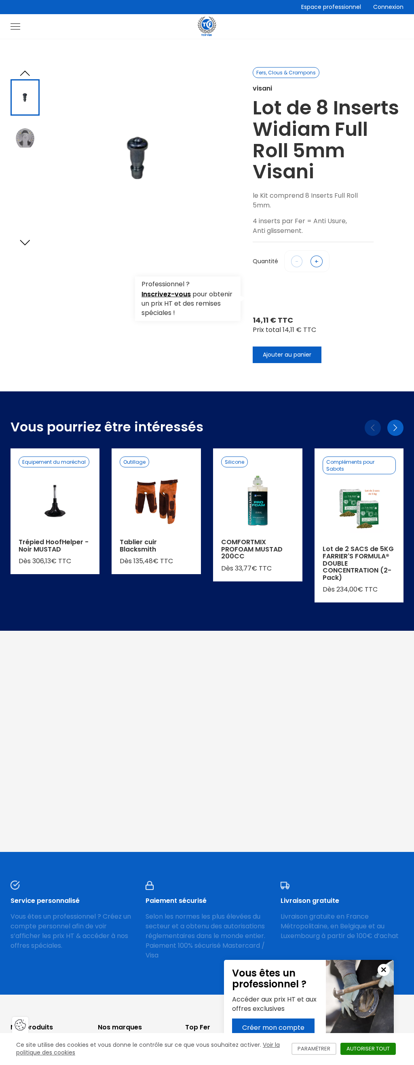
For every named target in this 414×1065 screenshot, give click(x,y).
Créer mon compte (273, 1027)
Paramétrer (317, 1048)
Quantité (265, 261)
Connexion (388, 7)
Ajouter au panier (287, 355)
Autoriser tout (371, 1048)
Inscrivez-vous (166, 294)
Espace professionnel (331, 7)
